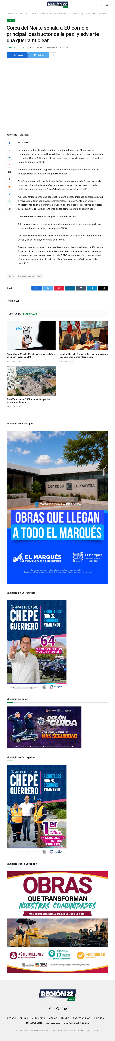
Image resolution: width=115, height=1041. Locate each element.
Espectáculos (81, 1018)
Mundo (11, 21)
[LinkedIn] (9, 157)
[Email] (9, 172)
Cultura (99, 1018)
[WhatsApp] (9, 201)
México (53, 1018)
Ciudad (24, 1018)
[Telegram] (9, 194)
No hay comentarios (47, 48)
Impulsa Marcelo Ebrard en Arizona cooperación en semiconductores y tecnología (83, 355)
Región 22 (13, 48)
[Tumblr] (9, 179)
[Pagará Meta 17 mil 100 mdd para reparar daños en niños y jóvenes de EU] (31, 336)
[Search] (106, 4)
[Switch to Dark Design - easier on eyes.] (102, 4)
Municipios (38, 1018)
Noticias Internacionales (29, 276)
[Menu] (8, 4)
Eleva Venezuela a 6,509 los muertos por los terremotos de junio (28, 400)
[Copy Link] (9, 209)
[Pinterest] (9, 165)
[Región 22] (57, 5)
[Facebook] (9, 143)
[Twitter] (9, 150)
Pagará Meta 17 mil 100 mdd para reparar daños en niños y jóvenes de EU (31, 355)
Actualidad (53, 1023)
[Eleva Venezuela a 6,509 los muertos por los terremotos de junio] (31, 381)
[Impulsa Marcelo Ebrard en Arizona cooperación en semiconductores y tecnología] (83, 336)
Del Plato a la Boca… (76, 1023)
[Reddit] (9, 187)
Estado (11, 1018)
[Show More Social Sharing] (53, 55)
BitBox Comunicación (89, 1030)
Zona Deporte (34, 1023)
